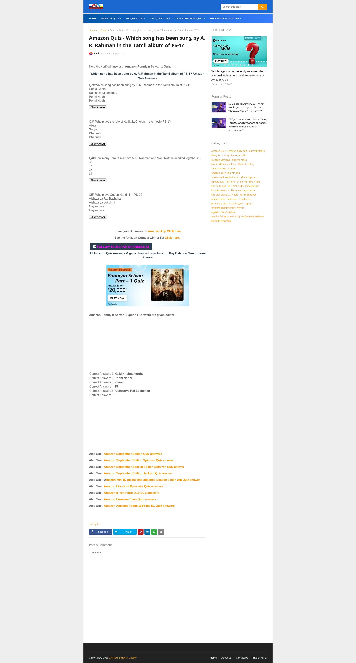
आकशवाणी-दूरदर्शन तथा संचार (223, 207)
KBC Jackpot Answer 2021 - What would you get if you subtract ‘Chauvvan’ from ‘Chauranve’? (246, 107)
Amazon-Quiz (218, 150)
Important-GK (238, 155)
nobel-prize (245, 199)
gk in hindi (242, 181)
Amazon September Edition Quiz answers (133, 453)
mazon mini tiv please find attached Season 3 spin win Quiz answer (153, 479)
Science (231, 168)
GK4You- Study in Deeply (123, 657)
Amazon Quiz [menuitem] (110, 18)
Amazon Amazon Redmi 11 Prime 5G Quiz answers (139, 505)
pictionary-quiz (219, 203)
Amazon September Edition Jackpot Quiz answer (138, 473)
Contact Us (242, 657)
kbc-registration (248, 194)
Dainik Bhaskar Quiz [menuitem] (189, 18)
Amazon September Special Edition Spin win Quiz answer (144, 466)
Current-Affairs (257, 150)
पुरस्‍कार (240, 207)
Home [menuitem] (92, 18)
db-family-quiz (248, 177)
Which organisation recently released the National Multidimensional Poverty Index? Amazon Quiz (237, 75)
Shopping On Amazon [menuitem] (224, 18)
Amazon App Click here (164, 231)
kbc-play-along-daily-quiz (224, 194)
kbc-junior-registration (243, 190)
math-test (232, 199)
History (225, 155)
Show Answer (97, 107)
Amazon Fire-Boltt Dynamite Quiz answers (133, 486)
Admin (96, 53)
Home (92, 30)
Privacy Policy (259, 657)
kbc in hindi (255, 181)
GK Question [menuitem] (134, 18)
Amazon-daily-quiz (237, 150)
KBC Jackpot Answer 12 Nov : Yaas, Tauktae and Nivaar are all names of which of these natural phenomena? (247, 125)
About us (226, 657)
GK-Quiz (215, 155)
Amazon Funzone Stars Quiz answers (130, 499)
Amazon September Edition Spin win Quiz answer (138, 460)
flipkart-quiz (217, 181)
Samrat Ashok (218, 168)
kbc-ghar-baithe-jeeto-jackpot (243, 186)
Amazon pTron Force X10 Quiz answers (131, 492)
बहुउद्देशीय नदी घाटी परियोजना (223, 212)
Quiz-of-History (246, 164)
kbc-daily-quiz (218, 186)
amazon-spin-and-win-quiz (225, 177)
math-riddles (218, 199)
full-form (230, 181)
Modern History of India (223, 164)
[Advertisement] (147, 345)
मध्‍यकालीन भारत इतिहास (221, 221)
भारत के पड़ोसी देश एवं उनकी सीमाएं (225, 216)
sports (249, 203)
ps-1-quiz (103, 30)
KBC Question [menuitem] (159, 18)
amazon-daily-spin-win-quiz (225, 172)
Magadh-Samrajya (220, 159)
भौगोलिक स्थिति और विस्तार (252, 216)
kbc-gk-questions (220, 190)
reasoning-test (236, 203)
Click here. (172, 237)
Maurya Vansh (239, 159)
